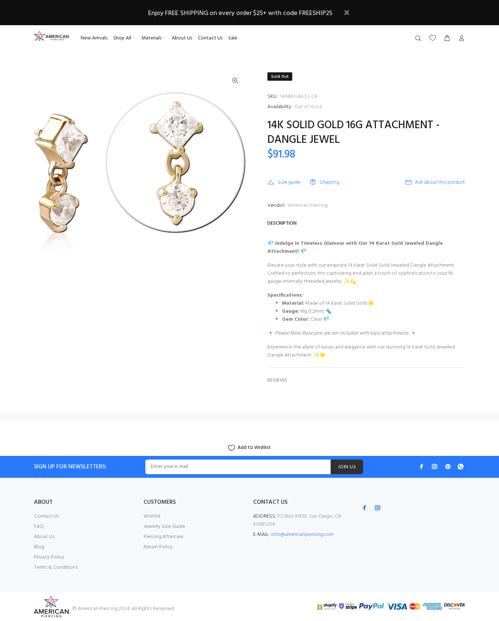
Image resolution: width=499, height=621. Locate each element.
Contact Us (46, 516)
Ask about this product (440, 182)
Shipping (329, 182)
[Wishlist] (433, 38)
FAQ (38, 526)
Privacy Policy (49, 557)
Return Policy (158, 547)
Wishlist (152, 516)
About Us (44, 537)
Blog (39, 547)
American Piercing (308, 205)
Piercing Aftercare (163, 537)
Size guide (289, 182)
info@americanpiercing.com (302, 534)
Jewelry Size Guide (164, 526)
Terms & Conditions (56, 567)
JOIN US (347, 467)
